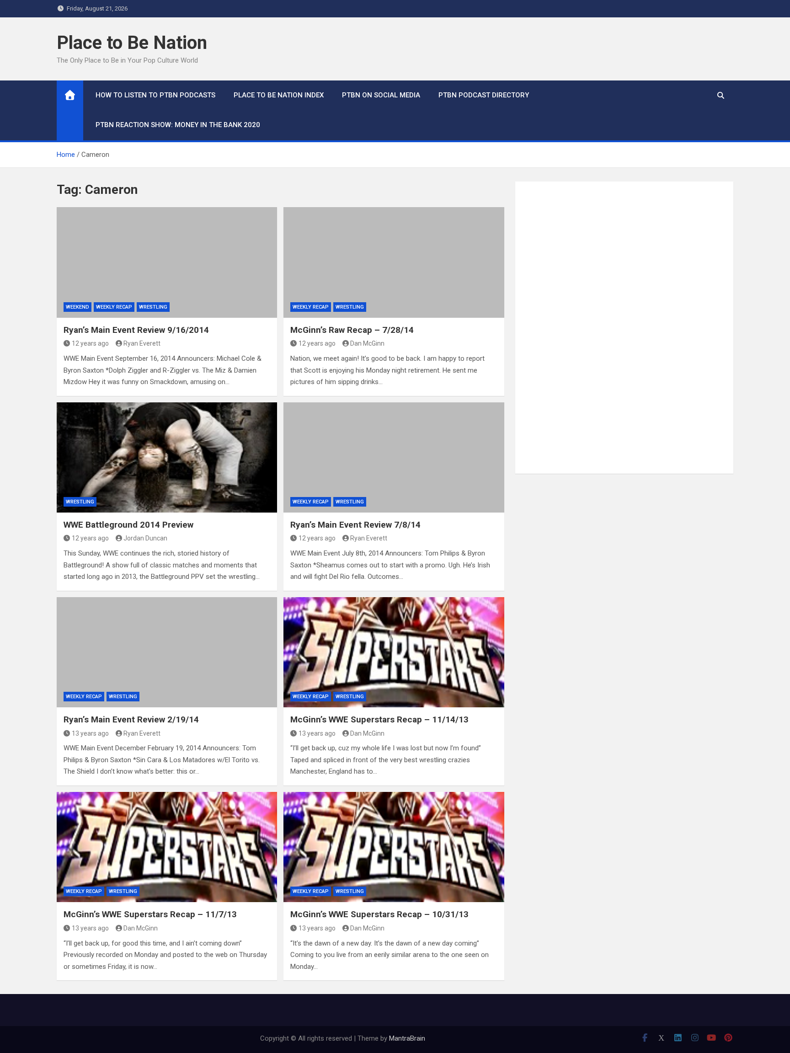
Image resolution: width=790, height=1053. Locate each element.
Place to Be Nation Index (279, 95)
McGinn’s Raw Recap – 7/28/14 (352, 330)
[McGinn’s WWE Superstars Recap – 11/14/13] (393, 652)
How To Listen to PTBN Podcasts (155, 95)
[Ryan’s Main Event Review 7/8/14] (393, 457)
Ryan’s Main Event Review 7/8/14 (355, 524)
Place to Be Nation (132, 42)
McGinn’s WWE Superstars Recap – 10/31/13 (379, 914)
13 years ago (90, 733)
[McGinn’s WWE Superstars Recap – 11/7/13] (167, 847)
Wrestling (153, 307)
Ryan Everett (141, 343)
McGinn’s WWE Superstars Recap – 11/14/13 (379, 719)
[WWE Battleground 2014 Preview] (167, 457)
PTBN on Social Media (381, 95)
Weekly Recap (114, 307)
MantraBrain (407, 1038)
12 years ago (90, 343)
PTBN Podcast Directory (483, 95)
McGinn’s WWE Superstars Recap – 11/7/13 (150, 914)
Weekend (77, 307)
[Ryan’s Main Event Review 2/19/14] (167, 652)
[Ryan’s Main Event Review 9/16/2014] (167, 262)
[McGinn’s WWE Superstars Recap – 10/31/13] (393, 847)
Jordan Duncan (145, 538)
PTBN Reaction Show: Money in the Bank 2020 (178, 125)
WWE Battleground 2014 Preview (128, 524)
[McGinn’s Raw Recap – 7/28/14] (393, 262)
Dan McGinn (367, 343)
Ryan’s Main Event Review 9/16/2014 (136, 330)
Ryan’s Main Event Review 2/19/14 (131, 719)
